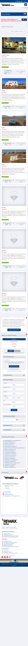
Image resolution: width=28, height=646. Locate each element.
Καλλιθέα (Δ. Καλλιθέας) (9, 461)
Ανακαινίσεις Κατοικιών (8, 544)
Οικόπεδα (14, 344)
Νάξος (3, 91)
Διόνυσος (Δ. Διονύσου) (9, 455)
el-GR (25, 1)
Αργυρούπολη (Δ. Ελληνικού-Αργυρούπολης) (14, 447)
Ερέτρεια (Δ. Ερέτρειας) (9, 458)
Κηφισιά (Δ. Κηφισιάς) (9, 465)
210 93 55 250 (7, 491)
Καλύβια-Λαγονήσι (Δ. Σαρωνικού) (11, 462)
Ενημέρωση (14, 410)
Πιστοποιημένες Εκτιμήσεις (8, 543)
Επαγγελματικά (14, 341)
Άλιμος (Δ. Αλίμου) (8, 444)
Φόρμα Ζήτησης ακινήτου (14, 329)
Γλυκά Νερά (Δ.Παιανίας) (9, 452)
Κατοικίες (14, 339)
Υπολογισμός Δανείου (7, 534)
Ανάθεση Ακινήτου (7, 541)
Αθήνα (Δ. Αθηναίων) (8, 441)
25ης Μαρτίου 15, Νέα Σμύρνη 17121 (12, 496)
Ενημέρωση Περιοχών (14, 366)
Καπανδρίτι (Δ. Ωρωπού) (9, 464)
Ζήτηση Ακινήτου (6, 533)
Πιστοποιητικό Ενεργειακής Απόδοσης (11, 546)
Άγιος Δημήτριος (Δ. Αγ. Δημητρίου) (11, 440)
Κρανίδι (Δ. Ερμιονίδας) (9, 467)
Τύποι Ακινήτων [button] (7, 375)
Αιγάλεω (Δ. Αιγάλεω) (9, 443)
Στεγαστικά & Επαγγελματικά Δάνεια (10, 536)
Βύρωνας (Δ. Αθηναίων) (9, 449)
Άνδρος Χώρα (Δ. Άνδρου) (9, 446)
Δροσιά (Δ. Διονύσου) (9, 456)
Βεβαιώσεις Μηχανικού (8, 545)
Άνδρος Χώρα (5, 55)
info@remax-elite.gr (8, 494)
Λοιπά (14, 346)
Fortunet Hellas (20, 563)
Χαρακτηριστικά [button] (7, 425)
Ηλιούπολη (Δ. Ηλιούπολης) (10, 459)
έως (14, 384)
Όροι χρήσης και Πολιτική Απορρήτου (8, 555)
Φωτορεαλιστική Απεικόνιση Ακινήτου (11, 535)
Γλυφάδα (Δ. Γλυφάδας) (9, 453)
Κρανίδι (4, 207)
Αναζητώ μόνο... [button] (7, 429)
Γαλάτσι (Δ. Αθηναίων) (9, 450)
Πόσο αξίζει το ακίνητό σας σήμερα (10, 542)
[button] (24, 375)
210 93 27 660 (7, 493)
